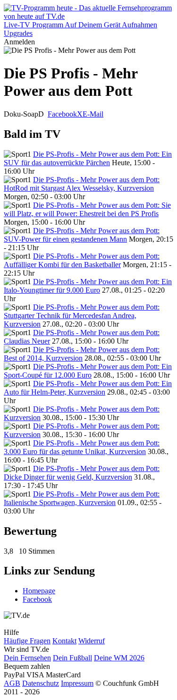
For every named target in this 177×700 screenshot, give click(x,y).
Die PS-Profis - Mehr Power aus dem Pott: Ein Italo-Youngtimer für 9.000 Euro (88, 286)
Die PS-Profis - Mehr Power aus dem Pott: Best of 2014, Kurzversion (82, 354)
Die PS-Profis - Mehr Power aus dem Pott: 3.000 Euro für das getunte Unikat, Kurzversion (82, 447)
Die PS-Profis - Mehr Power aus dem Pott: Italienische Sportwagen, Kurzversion (82, 498)
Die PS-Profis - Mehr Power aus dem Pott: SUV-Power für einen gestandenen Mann (82, 235)
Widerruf (91, 641)
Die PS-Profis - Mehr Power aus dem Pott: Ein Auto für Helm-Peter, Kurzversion (88, 388)
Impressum (77, 683)
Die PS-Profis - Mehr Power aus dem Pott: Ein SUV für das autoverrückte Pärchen (88, 158)
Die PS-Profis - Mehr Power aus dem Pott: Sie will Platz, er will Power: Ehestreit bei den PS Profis (87, 209)
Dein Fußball (72, 658)
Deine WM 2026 (119, 658)
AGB (12, 683)
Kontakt (64, 641)
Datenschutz (40, 683)
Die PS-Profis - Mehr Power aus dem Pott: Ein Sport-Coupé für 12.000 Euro (88, 371)
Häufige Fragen (27, 641)
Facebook (62, 114)
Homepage (39, 591)
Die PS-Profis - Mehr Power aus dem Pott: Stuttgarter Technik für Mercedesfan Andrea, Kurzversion (82, 315)
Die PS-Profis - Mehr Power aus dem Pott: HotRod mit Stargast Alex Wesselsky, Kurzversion (82, 184)
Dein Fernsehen (27, 658)
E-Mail (93, 114)
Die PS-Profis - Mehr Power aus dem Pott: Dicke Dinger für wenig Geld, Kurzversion (82, 472)
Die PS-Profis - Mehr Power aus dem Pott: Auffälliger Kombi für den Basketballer (82, 260)
